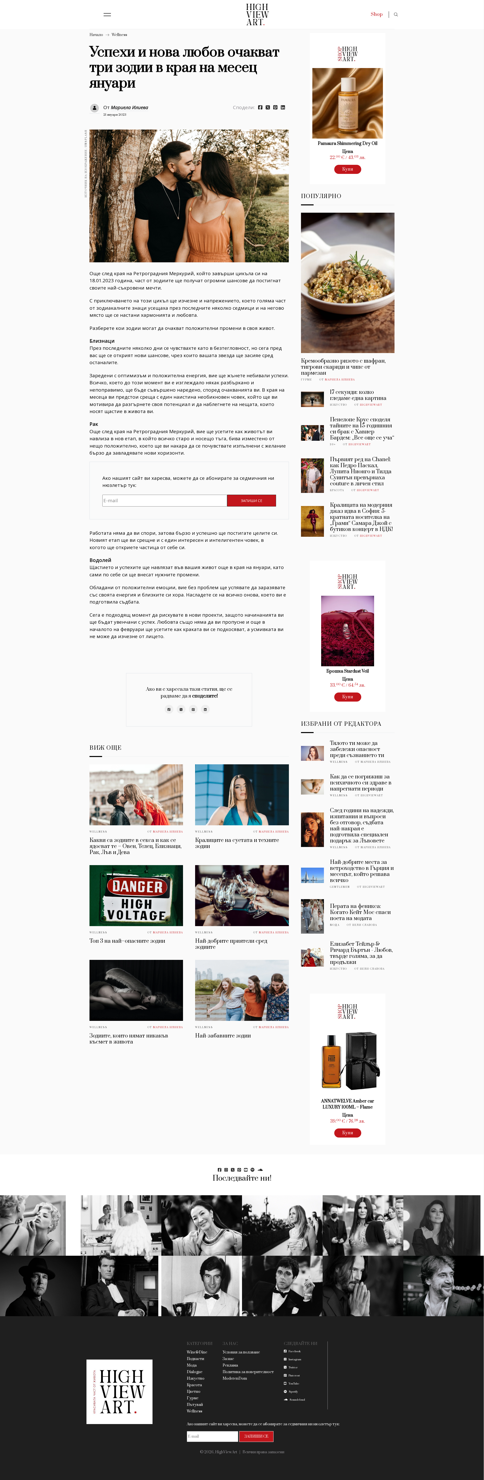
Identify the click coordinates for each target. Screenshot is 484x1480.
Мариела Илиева (129, 107)
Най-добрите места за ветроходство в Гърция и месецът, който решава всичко (362, 871)
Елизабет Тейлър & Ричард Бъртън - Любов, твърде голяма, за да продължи (361, 953)
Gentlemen (340, 887)
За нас (228, 1359)
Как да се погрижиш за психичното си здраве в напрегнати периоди (360, 782)
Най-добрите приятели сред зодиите (231, 944)
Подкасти (195, 1359)
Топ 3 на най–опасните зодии (127, 941)
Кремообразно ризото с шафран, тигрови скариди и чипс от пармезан (343, 367)
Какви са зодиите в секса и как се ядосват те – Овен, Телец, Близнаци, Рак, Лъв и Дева (135, 846)
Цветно (193, 1391)
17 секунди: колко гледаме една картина (358, 395)
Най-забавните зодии (223, 1035)
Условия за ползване (241, 1352)
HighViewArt (371, 404)
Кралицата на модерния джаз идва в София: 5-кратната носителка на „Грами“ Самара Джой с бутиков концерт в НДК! (361, 517)
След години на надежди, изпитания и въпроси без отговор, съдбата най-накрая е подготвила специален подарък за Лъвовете (362, 825)
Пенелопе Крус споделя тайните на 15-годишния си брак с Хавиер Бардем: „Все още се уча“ (362, 428)
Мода (335, 925)
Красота (337, 490)
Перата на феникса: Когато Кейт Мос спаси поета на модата (360, 912)
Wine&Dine (197, 1352)
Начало (96, 35)
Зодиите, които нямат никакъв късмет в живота (128, 1038)
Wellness (119, 35)
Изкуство (338, 404)
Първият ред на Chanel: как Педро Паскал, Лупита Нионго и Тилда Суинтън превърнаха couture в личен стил (360, 471)
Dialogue (194, 1372)
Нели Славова (364, 925)
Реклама (230, 1365)
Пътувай (195, 1404)
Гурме (306, 379)
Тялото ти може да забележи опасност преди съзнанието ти (357, 749)
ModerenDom (235, 1378)
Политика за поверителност (248, 1372)
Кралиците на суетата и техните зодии (237, 843)
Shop (377, 14)
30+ (333, 444)
